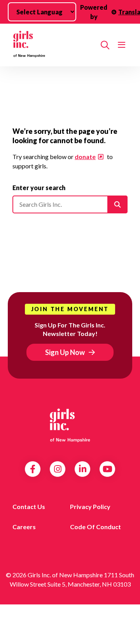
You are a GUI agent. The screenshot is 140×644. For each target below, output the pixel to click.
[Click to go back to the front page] (53, 45)
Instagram (58, 469)
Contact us (28, 506)
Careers (24, 526)
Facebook (33, 469)
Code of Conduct (95, 526)
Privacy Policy (90, 506)
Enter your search (38, 187)
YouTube (107, 469)
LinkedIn (83, 469)
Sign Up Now (65, 352)
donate (85, 156)
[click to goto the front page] (70, 424)
